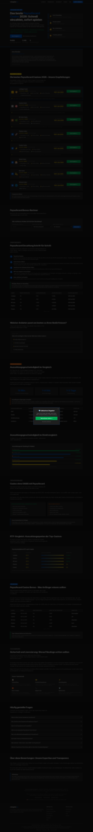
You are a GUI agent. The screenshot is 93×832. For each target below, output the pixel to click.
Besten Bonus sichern (46, 418)
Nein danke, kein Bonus (46, 421)
